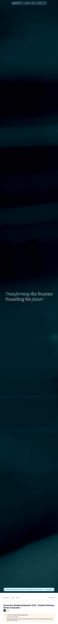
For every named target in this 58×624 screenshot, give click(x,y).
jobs (12, 597)
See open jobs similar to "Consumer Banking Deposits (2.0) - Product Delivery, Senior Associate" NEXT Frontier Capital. (29, 619)
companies (6, 597)
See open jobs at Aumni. (12, 616)
